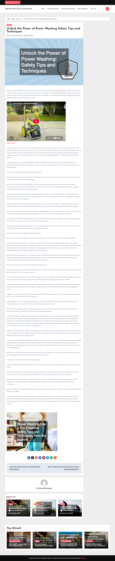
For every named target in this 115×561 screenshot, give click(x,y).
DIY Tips (93, 8)
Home (43, 8)
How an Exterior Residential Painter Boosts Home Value (18, 508)
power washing (61, 90)
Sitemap (83, 558)
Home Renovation (53, 8)
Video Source (11, 143)
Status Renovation (17, 35)
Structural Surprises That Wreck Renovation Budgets (18, 545)
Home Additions (83, 8)
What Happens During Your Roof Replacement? (69, 507)
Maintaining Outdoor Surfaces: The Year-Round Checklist (96, 545)
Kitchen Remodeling (68, 8)
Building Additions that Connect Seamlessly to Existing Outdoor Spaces (70, 545)
